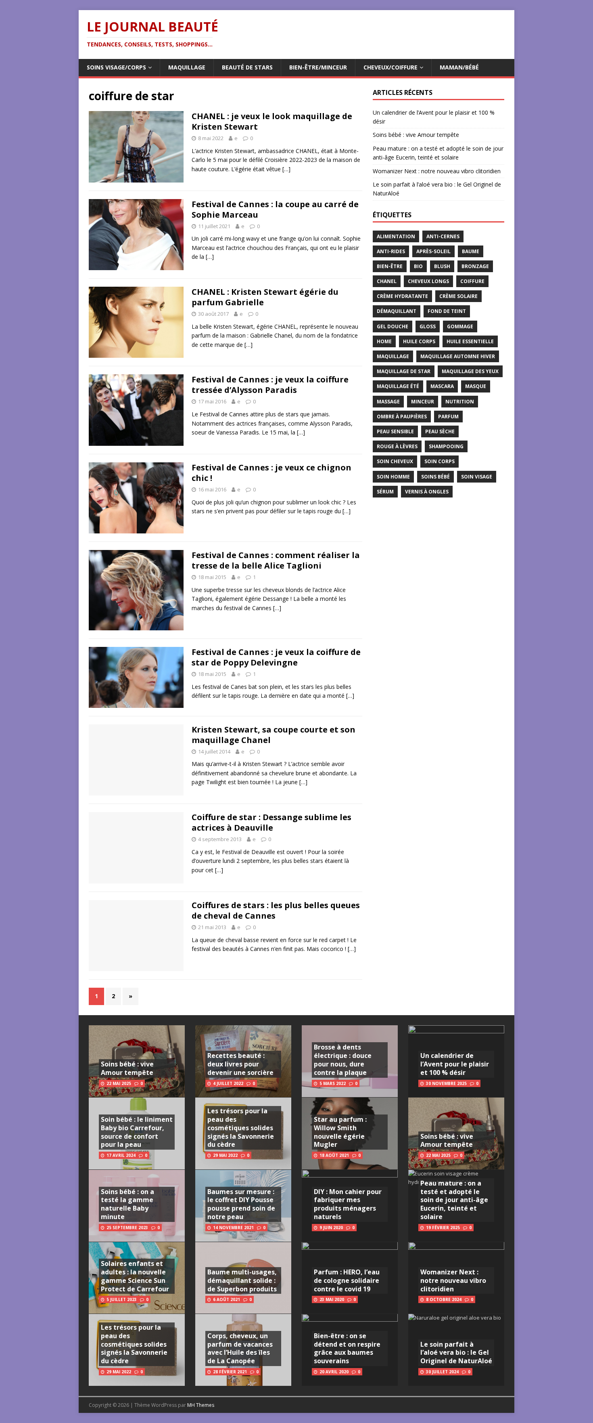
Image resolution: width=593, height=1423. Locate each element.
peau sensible (395, 431)
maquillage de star (403, 371)
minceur (422, 401)
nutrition (459, 401)
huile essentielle (470, 341)
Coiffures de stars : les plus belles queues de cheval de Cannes (276, 910)
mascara (442, 386)
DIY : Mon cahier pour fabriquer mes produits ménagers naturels (348, 1204)
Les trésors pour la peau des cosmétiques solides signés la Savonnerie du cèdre (134, 1344)
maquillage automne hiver (457, 356)
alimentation (396, 236)
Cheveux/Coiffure (390, 67)
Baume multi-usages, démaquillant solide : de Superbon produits (242, 1280)
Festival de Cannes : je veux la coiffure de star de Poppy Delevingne (276, 657)
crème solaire (458, 296)
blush (442, 266)
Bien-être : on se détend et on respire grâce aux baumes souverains (347, 1348)
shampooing (446, 446)
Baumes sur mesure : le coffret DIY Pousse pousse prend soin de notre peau (241, 1204)
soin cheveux (395, 461)
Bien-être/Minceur (318, 67)
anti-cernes (442, 236)
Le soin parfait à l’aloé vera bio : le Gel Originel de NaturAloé (456, 1353)
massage (388, 401)
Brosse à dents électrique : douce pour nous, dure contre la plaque (343, 1060)
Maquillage (186, 67)
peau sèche (440, 431)
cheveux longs (428, 281)
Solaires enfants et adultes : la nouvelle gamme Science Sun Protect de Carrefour (135, 1276)
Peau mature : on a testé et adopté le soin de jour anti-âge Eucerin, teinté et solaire (454, 1200)
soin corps (439, 461)
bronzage (475, 266)
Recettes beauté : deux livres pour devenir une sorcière (240, 1064)
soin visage (476, 476)
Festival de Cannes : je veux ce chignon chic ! (271, 472)
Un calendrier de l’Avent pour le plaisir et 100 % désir (454, 1064)
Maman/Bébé (459, 67)
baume (470, 251)
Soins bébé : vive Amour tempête (416, 135)
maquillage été (398, 386)
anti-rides (391, 251)
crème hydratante (402, 296)
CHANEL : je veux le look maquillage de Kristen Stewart (272, 121)
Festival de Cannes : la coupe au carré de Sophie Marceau (275, 209)
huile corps (419, 341)
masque (475, 386)
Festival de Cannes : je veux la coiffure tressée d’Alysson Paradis (270, 384)
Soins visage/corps (116, 67)
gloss (428, 326)
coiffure (472, 281)
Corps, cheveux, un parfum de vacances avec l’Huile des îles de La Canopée (240, 1348)
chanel (387, 281)
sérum (385, 491)
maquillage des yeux (470, 371)
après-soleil (433, 251)
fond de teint (447, 311)
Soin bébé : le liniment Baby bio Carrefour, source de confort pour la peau (137, 1132)
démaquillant (396, 311)
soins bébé (435, 476)
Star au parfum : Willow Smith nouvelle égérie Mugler (340, 1132)
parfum (448, 416)
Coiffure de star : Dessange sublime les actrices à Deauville (271, 822)
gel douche (392, 326)
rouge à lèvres (397, 446)
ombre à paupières (402, 416)
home (384, 341)
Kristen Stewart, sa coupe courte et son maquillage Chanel (273, 734)
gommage (460, 326)
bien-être (390, 266)
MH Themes (200, 1405)
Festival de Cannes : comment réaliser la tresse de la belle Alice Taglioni (276, 560)
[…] (286, 169)
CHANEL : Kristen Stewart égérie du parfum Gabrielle (265, 297)
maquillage (393, 356)
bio (418, 266)
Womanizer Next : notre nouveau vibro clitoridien (437, 171)
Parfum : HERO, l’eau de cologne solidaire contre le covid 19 (347, 1280)
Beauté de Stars (247, 67)
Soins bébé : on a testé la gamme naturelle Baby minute (127, 1204)
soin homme (393, 476)
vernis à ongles (427, 491)
